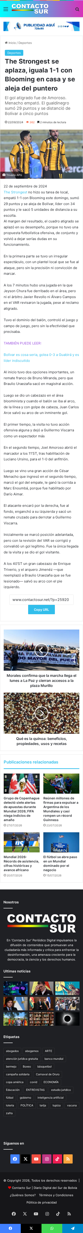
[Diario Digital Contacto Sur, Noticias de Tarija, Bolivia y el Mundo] (30, 9)
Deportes (25, 43)
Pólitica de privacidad (42, 1202)
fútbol (9, 1097)
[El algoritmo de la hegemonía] (15, 988)
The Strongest (15, 192)
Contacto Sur (22, 1188)
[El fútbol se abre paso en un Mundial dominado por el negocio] (61, 842)
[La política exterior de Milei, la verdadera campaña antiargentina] (15, 1003)
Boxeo (27, 1066)
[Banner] (41, 26)
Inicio (12, 43)
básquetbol (44, 1066)
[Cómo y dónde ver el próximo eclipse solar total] (67, 1019)
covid (33, 1082)
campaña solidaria (18, 1074)
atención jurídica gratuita (22, 1058)
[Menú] (5, 10)
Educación (13, 1090)
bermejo (11, 1066)
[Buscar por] (77, 10)
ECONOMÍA (51, 1082)
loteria (10, 1105)
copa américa (15, 1082)
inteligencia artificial (51, 1097)
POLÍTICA (27, 1105)
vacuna (72, 1105)
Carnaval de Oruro (47, 1074)
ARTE (48, 1051)
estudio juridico (61, 1090)
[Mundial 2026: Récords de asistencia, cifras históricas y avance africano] (22, 842)
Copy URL (41, 609)
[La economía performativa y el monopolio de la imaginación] (67, 988)
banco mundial (53, 1058)
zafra (9, 1113)
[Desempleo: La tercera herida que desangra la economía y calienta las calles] (67, 1003)
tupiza (57, 1105)
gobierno (25, 1097)
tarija (43, 1105)
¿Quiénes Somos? (23, 1195)
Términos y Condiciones (56, 1195)
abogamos (32, 1051)
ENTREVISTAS (35, 1090)
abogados (12, 1051)
